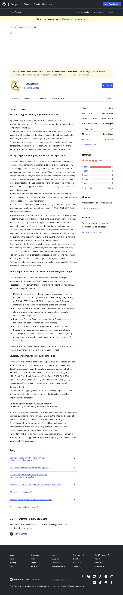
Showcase (35, 555)
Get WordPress (111, 4)
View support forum (91, 208)
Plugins (34, 563)
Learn (54, 555)
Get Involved (78, 555)
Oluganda (36, 580)
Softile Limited (33, 88)
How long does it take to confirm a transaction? (31, 500)
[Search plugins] (35, 27)
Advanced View (89, 145)
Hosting (13, 563)
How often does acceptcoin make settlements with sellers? (36, 484)
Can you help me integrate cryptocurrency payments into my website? (28, 475)
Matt (97, 559)
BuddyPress (100, 566)
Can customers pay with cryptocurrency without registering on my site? (27, 459)
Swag (76, 566)
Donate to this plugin (91, 232)
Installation (41, 98)
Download (107, 86)
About (12, 555)
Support (109, 98)
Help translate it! (80, 19)
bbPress (99, 563)
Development (58, 98)
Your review (87, 188)
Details (15, 98)
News (12, 559)
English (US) (108, 139)
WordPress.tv (58, 566)
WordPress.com (102, 555)
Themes (34, 559)
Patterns (34, 566)
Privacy (12, 566)
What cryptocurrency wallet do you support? (29, 468)
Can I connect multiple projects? (24, 507)
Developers (57, 563)
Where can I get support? (21, 492)
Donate (77, 563)
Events (76, 559)
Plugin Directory (16, 12)
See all (110, 188)
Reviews (27, 98)
